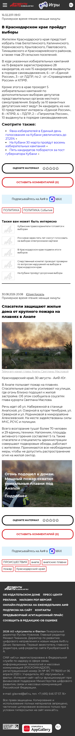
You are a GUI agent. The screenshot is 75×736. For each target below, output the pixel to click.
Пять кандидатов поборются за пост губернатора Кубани (35, 152)
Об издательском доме (21, 594)
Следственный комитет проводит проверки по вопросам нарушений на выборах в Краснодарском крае (42, 264)
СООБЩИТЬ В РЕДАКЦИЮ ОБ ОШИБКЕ (30, 620)
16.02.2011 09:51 (11, 15)
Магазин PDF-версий (35, 599)
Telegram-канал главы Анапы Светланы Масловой (35, 371)
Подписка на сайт (17, 610)
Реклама (10, 599)
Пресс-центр (52, 594)
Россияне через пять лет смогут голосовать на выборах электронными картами (42, 239)
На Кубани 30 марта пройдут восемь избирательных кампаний (35, 144)
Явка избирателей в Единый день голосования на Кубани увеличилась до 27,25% (35, 134)
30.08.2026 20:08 (12, 294)
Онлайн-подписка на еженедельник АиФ (35, 605)
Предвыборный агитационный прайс (33, 615)
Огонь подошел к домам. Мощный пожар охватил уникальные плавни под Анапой (29, 481)
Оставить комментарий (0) (37, 182)
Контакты (43, 610)
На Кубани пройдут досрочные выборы (39, 273)
